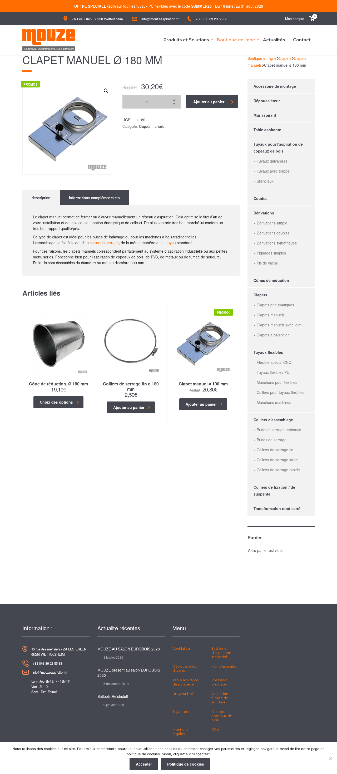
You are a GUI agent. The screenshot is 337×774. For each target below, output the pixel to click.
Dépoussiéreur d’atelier (185, 668)
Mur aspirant (265, 115)
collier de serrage (104, 242)
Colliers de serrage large (277, 459)
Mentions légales (180, 731)
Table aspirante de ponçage (185, 682)
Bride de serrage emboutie (279, 429)
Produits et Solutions (186, 39)
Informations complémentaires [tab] (94, 197)
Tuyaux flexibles (268, 352)
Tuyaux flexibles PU (273, 372)
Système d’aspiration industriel (221, 652)
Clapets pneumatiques (275, 304)
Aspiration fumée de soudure (219, 698)
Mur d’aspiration (225, 666)
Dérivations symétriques (277, 243)
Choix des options (56, 402)
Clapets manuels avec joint (279, 324)
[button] (106, 91)
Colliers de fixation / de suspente (274, 490)
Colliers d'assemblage (273, 419)
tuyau (171, 242)
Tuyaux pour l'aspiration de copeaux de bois (278, 147)
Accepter (144, 764)
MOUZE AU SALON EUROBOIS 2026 (128, 648)
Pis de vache (267, 263)
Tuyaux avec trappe (273, 171)
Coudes (260, 198)
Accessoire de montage (275, 86)
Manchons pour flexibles (277, 382)
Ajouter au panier (208, 101)
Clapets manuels (152, 126)
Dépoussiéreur (267, 100)
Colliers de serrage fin (275, 449)
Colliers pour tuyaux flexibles (280, 392)
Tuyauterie (181, 711)
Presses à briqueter (219, 682)
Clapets (260, 294)
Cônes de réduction (271, 280)
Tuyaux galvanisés (272, 161)
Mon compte (294, 18)
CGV (215, 729)
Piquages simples (271, 253)
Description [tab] (41, 197)
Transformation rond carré (277, 508)
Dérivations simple (272, 223)
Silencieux (265, 181)
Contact (302, 39)
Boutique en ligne (236, 39)
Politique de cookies (185, 764)
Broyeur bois (183, 694)
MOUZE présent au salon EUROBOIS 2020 (128, 672)
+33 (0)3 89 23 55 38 (211, 18)
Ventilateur (181, 648)
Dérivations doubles (273, 233)
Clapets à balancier (273, 334)
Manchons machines (274, 402)
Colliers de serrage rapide (278, 469)
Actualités (274, 39)
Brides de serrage (271, 439)
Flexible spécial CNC (274, 362)
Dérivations (264, 212)
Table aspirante (267, 129)
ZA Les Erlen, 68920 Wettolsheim (97, 18)
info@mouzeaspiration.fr (160, 18)
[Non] (330, 758)
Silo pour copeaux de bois (221, 715)
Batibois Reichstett (112, 696)
